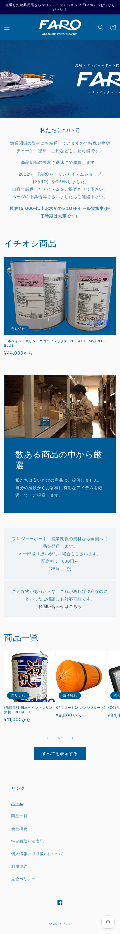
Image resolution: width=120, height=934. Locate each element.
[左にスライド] (48, 738)
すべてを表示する (60, 753)
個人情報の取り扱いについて (37, 853)
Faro (67, 924)
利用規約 (19, 866)
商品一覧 (19, 815)
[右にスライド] (72, 738)
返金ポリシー (23, 878)
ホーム (17, 803)
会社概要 (19, 828)
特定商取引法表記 (27, 841)
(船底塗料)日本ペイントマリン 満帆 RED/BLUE (29, 709)
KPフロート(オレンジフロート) (80, 707)
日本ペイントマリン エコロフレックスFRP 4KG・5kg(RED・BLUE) (55, 343)
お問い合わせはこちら (60, 606)
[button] (7, 27)
